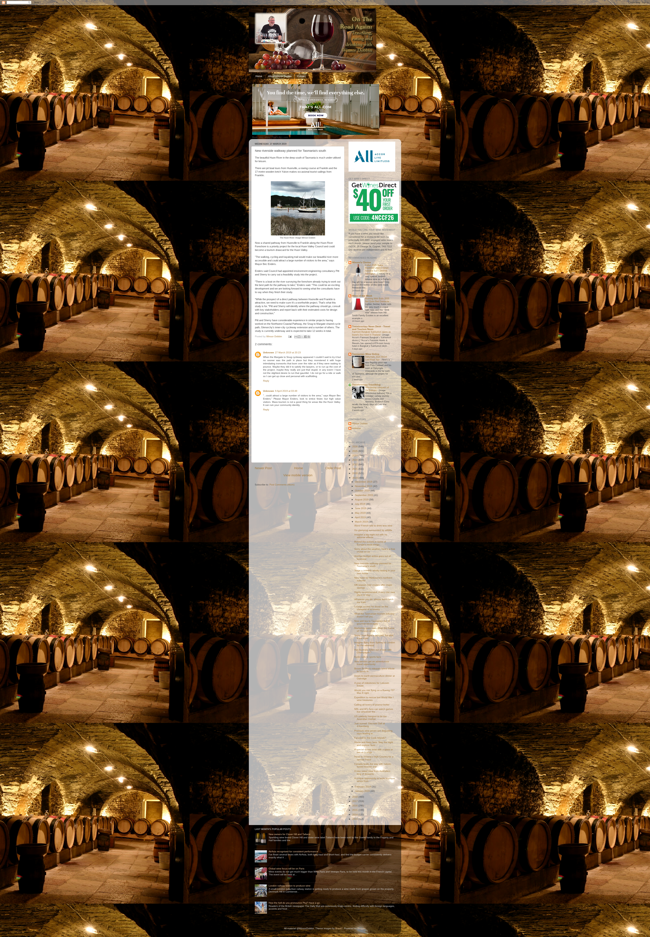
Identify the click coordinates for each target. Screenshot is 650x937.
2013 (355, 819)
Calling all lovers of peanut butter (371, 704)
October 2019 (362, 490)
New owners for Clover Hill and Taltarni (289, 834)
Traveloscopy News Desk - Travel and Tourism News (371, 327)
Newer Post (263, 468)
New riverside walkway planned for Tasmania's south (372, 564)
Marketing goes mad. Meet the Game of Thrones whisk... (374, 629)
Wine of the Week (362, 296)
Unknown (268, 352)
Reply (266, 381)
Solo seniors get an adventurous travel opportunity (371, 662)
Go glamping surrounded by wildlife (373, 530)
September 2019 (364, 495)
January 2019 (362, 791)
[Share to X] (302, 336)
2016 (355, 805)
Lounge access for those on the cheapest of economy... (371, 608)
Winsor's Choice (361, 262)
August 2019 (362, 499)
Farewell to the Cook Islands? (370, 738)
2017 (355, 801)
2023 (355, 460)
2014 (355, 814)
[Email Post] (289, 336)
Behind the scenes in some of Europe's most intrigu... (370, 543)
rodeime (356, 428)
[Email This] (296, 336)
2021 (355, 469)
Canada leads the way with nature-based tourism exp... (373, 765)
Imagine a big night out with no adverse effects (370, 536)
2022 (355, 464)
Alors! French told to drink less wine (373, 525)
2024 (355, 455)
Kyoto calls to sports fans (367, 657)
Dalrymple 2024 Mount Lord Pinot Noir (376, 358)
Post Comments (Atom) (282, 484)
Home (258, 76)
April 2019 (360, 517)
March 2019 (362, 521)
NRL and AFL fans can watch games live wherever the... (373, 710)
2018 (355, 797)
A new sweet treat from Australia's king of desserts (372, 772)
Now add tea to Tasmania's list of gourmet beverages (372, 622)
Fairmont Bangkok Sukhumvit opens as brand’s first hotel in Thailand (371, 333)
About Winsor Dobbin (279, 76)
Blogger (361, 928)
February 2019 (363, 786)
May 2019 (360, 513)
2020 (355, 473)
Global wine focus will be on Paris (286, 868)
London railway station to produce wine (289, 885)
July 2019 (360, 504)
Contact (301, 76)
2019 (355, 478)
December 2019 (364, 482)
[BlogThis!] (299, 336)
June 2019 (361, 508)
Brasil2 (339, 928)
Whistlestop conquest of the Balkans (377, 389)
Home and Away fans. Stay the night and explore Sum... (373, 743)
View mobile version (297, 475)
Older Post (333, 468)
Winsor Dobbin (360, 423)
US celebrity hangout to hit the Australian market (370, 717)
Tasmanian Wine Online (365, 354)
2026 (355, 446)
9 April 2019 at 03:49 (286, 391)
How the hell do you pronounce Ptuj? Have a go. (294, 903)
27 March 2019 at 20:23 (288, 352)
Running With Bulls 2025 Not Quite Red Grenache (377, 300)
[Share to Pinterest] (308, 336)
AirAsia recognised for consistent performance (293, 851)
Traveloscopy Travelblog (366, 384)
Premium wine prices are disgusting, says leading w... (373, 732)
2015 (355, 810)
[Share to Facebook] (305, 336)
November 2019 (364, 486)
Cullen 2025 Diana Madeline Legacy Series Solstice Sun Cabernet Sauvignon (377, 269)
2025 (355, 451)
